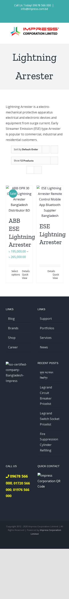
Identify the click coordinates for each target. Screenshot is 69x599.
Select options (15, 273)
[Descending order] (54, 149)
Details (26, 271)
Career (13, 347)
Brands (13, 328)
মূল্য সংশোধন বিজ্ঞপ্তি (46, 375)
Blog (11, 318)
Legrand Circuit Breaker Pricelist (46, 395)
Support (46, 318)
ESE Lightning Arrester (52, 234)
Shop (12, 338)
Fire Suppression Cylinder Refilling (49, 442)
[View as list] (37, 170)
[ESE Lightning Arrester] (50, 202)
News (44, 347)
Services (46, 338)
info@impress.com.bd (34, 9)
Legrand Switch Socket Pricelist (49, 418)
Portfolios (47, 328)
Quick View (25, 276)
